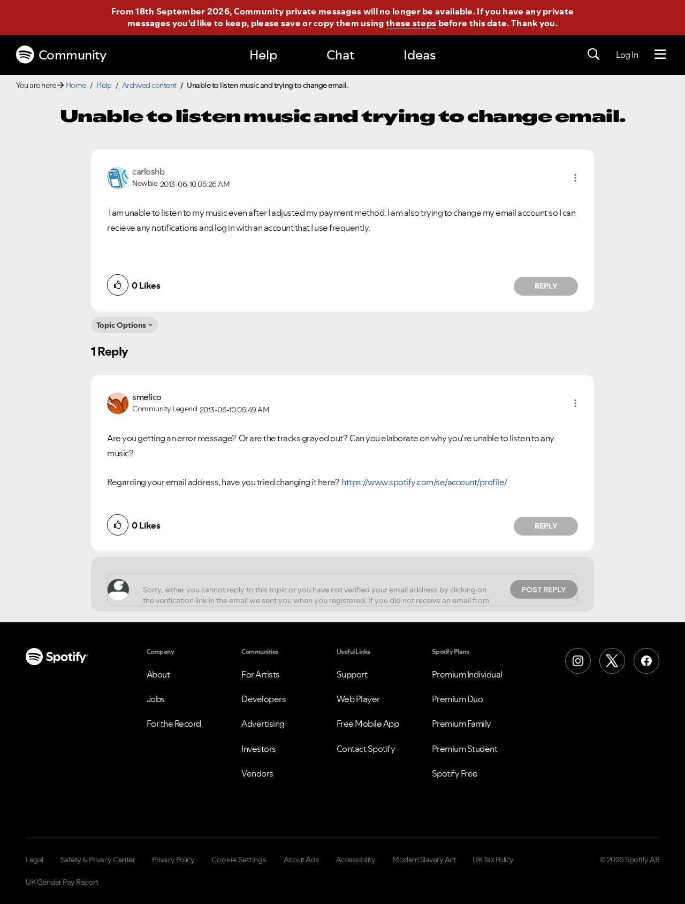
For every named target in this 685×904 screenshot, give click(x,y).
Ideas (420, 55)
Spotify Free (455, 773)
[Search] (593, 55)
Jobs (156, 699)
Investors (258, 749)
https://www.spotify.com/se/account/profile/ (424, 482)
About (158, 674)
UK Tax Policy (493, 859)
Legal (34, 859)
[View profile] (117, 177)
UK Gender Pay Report (62, 882)
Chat (340, 55)
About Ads (301, 859)
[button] (575, 178)
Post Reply (543, 589)
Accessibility (356, 859)
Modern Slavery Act (423, 859)
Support (352, 674)
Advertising (263, 723)
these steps (411, 23)
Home (76, 85)
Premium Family (461, 723)
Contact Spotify (366, 749)
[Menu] (660, 54)
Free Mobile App (368, 723)
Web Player (358, 699)
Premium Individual (467, 674)
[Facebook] (646, 661)
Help (263, 55)
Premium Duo (457, 699)
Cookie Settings (239, 859)
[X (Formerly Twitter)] (612, 661)
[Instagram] (578, 661)
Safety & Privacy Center (97, 859)
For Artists (260, 674)
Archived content (149, 85)
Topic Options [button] (121, 325)
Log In (627, 55)
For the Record (174, 723)
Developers (263, 699)
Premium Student (465, 749)
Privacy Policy (173, 859)
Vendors (257, 773)
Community (72, 55)
